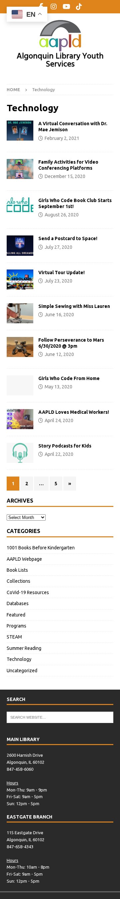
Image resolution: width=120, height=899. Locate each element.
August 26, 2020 (62, 214)
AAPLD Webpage (24, 559)
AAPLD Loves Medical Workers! (73, 412)
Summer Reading (24, 648)
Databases (18, 603)
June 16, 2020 (59, 314)
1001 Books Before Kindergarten (41, 547)
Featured (16, 614)
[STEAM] (20, 347)
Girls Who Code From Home (69, 378)
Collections (18, 581)
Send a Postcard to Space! (67, 238)
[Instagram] (54, 6)
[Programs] (20, 204)
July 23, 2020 (58, 281)
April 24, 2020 (59, 420)
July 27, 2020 (58, 247)
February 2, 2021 (62, 138)
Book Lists (17, 570)
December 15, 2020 (65, 176)
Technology (19, 659)
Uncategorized (22, 670)
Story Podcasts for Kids (64, 445)
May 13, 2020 (58, 386)
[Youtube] (66, 6)
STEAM (14, 637)
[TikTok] (79, 6)
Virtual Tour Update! (61, 272)
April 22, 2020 (59, 454)
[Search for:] (60, 717)
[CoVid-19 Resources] (20, 131)
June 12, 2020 (59, 354)
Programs (16, 625)
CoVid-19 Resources (28, 592)
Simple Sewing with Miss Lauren (74, 306)
